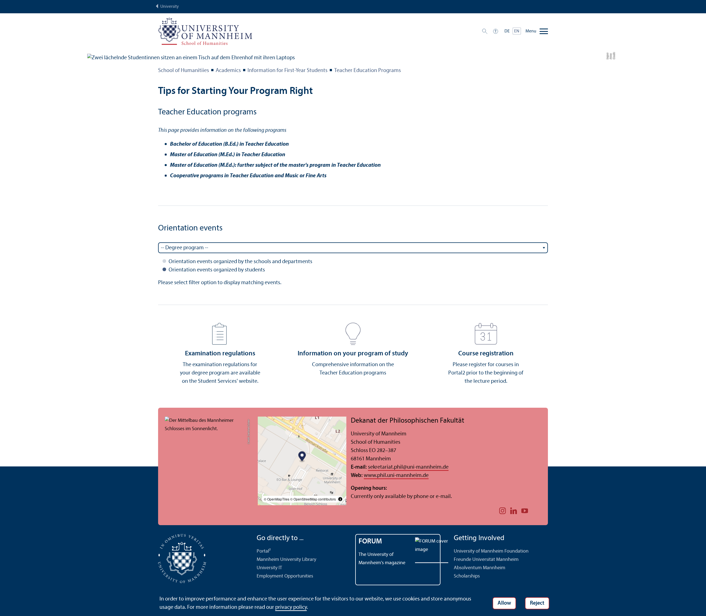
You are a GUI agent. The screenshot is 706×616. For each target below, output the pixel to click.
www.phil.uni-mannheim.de (396, 475)
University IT (269, 568)
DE (507, 31)
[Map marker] (302, 457)
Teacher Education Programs (367, 70)
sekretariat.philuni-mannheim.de (408, 467)
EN (516, 31)
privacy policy (291, 607)
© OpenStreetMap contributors (313, 499)
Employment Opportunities (285, 576)
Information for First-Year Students (288, 70)
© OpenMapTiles (276, 499)
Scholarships (467, 576)
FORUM (370, 541)
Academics (228, 70)
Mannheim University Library (286, 559)
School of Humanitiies (183, 70)
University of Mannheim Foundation (491, 551)
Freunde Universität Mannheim (486, 559)
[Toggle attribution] (340, 499)
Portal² (264, 551)
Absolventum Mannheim (479, 568)
